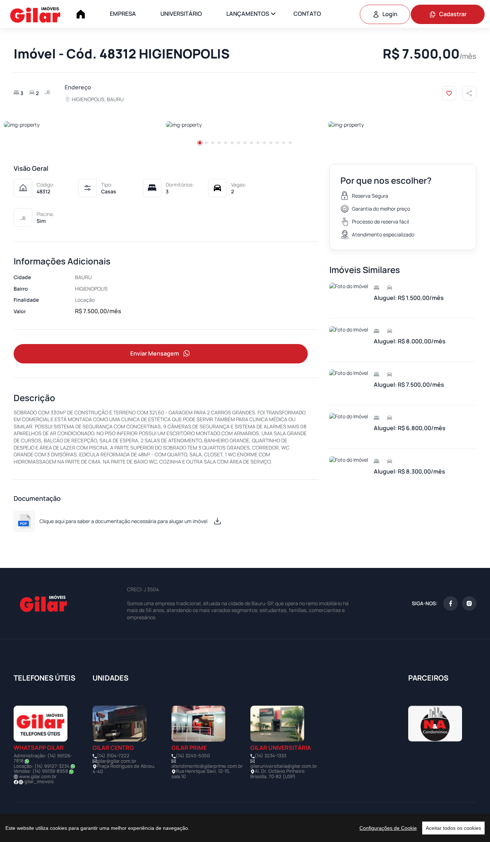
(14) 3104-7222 (113, 755)
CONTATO (307, 14)
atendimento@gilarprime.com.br (207, 765)
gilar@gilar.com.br (116, 760)
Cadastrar (453, 14)
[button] (199, 142)
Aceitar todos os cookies (453, 828)
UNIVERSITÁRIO (181, 14)
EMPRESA (123, 14)
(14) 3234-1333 (270, 755)
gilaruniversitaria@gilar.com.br (283, 765)
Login (389, 14)
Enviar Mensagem (154, 353)
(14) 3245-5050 (193, 755)
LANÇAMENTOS (247, 14)
